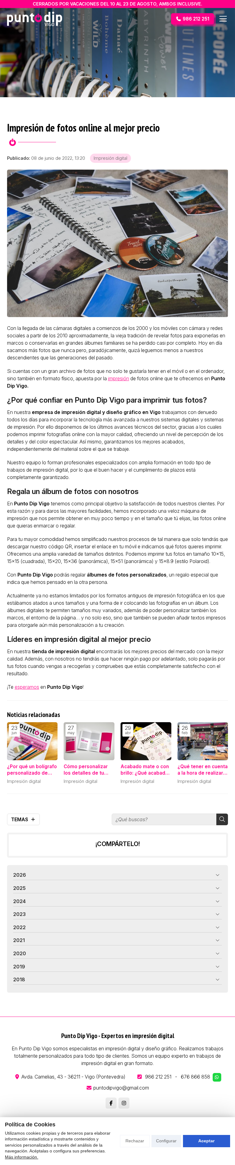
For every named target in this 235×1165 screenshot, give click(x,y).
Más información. (21, 1157)
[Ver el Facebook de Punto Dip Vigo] (111, 1103)
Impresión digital (110, 158)
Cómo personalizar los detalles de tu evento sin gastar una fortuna (89, 770)
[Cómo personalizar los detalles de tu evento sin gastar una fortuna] (89, 741)
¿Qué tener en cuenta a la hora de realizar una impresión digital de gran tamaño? (202, 770)
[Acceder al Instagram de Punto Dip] (123, 1103)
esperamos (27, 687)
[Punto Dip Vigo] (34, 19)
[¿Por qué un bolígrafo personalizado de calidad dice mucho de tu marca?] (32, 741)
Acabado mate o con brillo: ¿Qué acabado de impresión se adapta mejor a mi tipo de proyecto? (145, 770)
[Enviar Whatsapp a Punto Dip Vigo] (217, 1077)
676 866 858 (195, 1077)
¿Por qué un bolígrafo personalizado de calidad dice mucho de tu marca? (32, 770)
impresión (118, 378)
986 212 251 (158, 1077)
